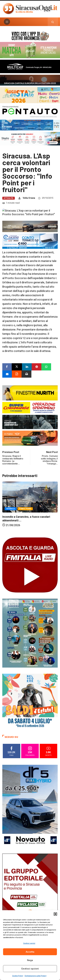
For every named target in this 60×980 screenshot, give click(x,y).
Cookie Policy (17, 976)
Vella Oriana (29, 198)
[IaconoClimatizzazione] (30, 240)
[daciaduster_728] (30, 226)
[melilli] (30, 633)
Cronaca (10, 509)
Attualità (8, 198)
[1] (30, 894)
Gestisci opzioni (30, 968)
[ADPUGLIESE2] (30, 437)
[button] (55, 914)
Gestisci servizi (29, 943)
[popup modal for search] (53, 21)
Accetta (30, 951)
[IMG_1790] (30, 111)
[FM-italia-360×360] (30, 564)
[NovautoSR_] (30, 805)
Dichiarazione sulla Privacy (35, 976)
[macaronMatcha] (30, 49)
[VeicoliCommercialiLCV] (30, 66)
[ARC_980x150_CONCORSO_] (30, 35)
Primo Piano (25, 509)
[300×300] (30, 701)
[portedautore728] (30, 392)
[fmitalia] (30, 124)
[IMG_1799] (30, 407)
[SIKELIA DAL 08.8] (30, 138)
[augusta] (30, 94)
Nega (30, 960)
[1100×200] (30, 79)
